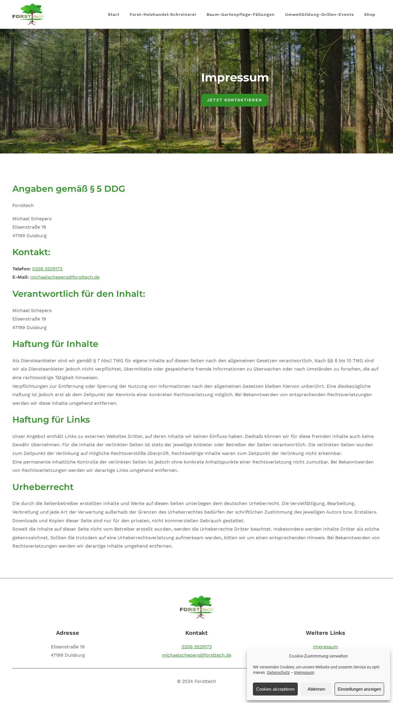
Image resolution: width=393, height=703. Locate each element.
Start (113, 14)
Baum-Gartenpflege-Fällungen (241, 14)
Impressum (304, 672)
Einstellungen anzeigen (359, 689)
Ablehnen (316, 689)
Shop (369, 14)
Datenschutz (278, 672)
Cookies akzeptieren (275, 689)
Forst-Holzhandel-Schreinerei (163, 14)
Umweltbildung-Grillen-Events (319, 14)
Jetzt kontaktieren (234, 100)
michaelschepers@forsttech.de (65, 277)
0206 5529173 (47, 268)
